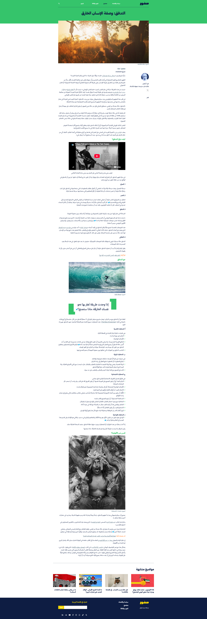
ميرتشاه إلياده (111, 522)
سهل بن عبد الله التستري (105, 540)
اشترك (61, 607)
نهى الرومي (146, 83)
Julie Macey (118, 294)
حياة (118, 69)
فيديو (82, 3)
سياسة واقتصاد (116, 3)
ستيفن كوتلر (83, 227)
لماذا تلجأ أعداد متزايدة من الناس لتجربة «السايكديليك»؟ (99, 536)
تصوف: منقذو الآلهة (78, 547)
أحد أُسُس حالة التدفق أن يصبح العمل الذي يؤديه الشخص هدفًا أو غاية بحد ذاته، (92, 343)
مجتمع (105, 3)
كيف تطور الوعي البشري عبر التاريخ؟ (109, 255)
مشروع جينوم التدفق (65, 227)
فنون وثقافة (95, 3)
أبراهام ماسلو (70, 89)
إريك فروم (116, 92)
